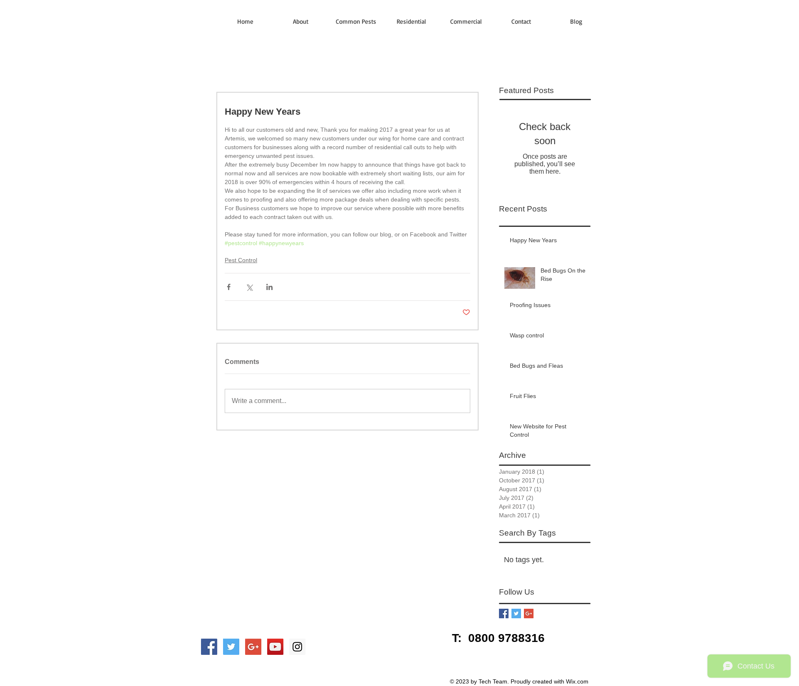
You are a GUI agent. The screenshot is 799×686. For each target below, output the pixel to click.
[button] (356, 21)
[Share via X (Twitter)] (249, 287)
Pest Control (241, 260)
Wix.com (577, 681)
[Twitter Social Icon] (231, 647)
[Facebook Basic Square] (504, 613)
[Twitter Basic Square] (516, 613)
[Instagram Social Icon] (297, 647)
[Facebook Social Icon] (209, 647)
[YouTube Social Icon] (275, 647)
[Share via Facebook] (229, 287)
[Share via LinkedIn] (269, 287)
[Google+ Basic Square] (528, 613)
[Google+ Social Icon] (253, 647)
